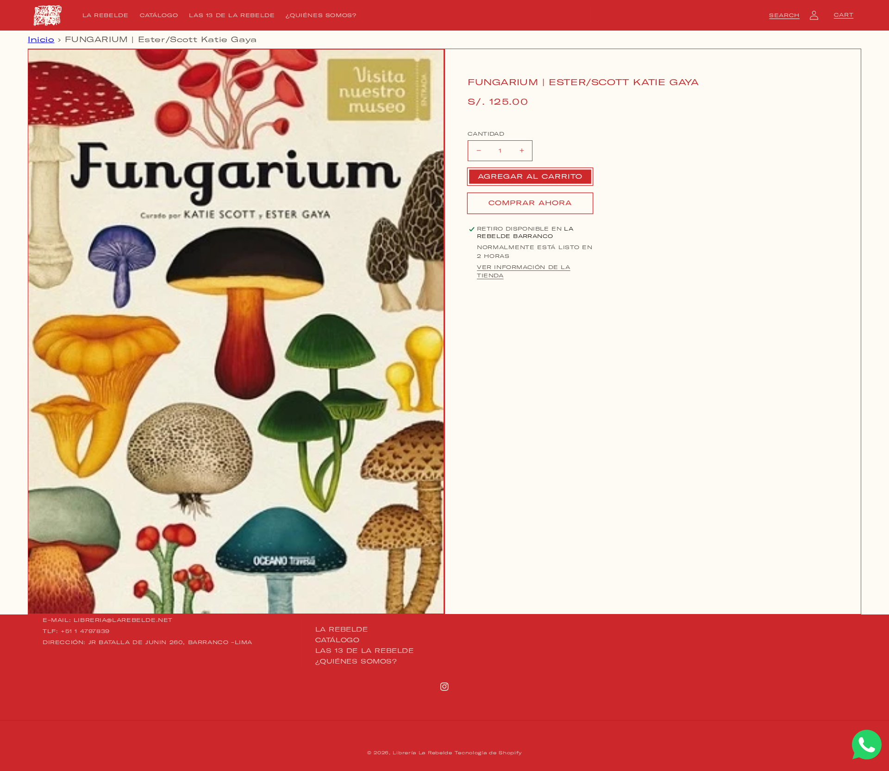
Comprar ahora (530, 203)
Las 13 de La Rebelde (364, 650)
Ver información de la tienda (523, 271)
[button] (784, 15)
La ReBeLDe (341, 630)
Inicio (41, 39)
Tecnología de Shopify (488, 752)
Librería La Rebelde (422, 752)
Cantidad (486, 133)
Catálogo (337, 640)
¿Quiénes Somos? (356, 661)
